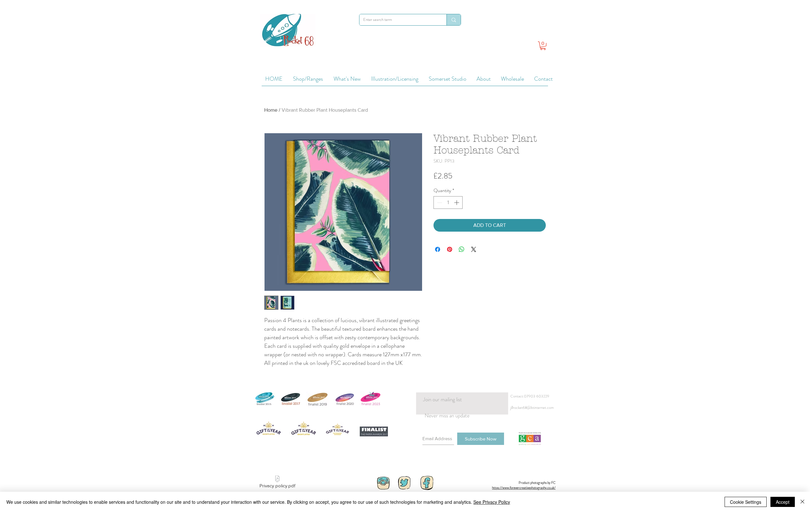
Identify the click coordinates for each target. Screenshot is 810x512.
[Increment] (457, 203)
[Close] (802, 502)
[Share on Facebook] (437, 249)
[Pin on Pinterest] (449, 249)
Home (270, 110)
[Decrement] (438, 203)
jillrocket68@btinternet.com (532, 407)
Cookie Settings (745, 502)
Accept (782, 502)
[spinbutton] (448, 203)
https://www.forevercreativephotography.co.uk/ (524, 487)
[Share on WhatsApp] (461, 249)
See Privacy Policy (491, 502)
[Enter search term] (453, 19)
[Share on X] (473, 249)
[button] (543, 45)
